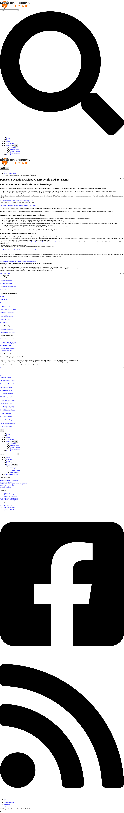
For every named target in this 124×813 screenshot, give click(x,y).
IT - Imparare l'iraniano (6, 384)
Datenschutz (7, 804)
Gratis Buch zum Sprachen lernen (10, 495)
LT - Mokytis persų (5, 413)
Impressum (7, 806)
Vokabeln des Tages (5, 487)
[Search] (18, 454)
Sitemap (6, 801)
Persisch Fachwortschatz (7, 290)
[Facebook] (62, 654)
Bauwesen (3, 303)
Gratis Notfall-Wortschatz (7, 507)
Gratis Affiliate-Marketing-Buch (9, 499)
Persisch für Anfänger (6, 283)
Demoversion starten (6, 368)
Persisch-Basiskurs (36, 242)
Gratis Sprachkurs (5, 493)
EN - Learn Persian (5, 377)
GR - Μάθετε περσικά (6, 403)
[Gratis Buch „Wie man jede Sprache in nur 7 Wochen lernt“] (18, 261)
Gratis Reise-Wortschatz (7, 506)
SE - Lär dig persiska (6, 426)
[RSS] (62, 796)
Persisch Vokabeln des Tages (8, 344)
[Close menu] (2, 430)
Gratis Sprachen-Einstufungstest (9, 498)
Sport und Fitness (5, 319)
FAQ (5, 799)
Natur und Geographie (6, 316)
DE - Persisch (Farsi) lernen (8, 400)
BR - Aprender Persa (6, 393)
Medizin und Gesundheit (7, 313)
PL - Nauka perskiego (6, 420)
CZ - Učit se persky (5, 397)
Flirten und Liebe (5, 306)
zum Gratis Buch (5, 273)
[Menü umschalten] (16, 145)
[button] (62, 135)
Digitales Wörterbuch (6, 482)
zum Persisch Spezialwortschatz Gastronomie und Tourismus (17, 205)
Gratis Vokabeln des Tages (7, 509)
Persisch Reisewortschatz (7, 339)
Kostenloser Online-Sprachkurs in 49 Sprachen (13, 484)
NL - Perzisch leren (5, 416)
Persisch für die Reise (6, 280)
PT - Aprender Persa (6, 390)
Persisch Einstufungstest (7, 348)
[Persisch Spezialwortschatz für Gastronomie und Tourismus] (16, 200)
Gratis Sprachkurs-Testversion (8, 496)
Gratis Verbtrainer (5, 511)
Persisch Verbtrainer (5, 345)
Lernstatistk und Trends (6, 350)
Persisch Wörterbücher (6, 329)
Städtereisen (3, 322)
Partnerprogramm (9, 802)
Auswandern (3, 299)
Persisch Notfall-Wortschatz (8, 342)
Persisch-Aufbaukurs (56, 242)
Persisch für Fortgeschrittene (8, 286)
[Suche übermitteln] (18, 10)
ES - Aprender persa (6, 387)
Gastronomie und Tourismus (8, 309)
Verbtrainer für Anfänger (7, 485)
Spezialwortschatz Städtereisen (9, 480)
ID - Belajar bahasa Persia (7, 410)
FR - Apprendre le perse (7, 380)
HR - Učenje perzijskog (7, 406)
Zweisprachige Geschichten (8, 332)
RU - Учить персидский (7, 423)
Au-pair (2, 296)
